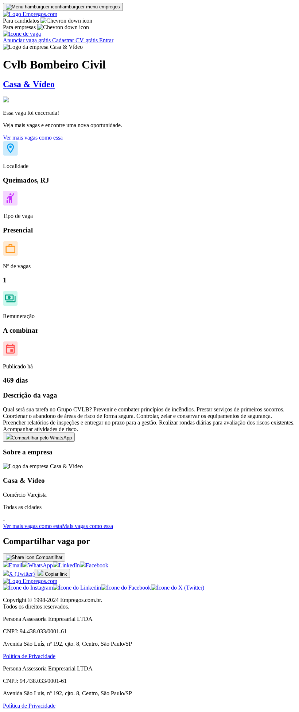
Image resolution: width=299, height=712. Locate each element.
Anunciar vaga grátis (27, 40)
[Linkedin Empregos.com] (77, 587)
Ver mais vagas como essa (33, 137)
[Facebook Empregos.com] (126, 587)
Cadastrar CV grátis (75, 40)
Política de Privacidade (29, 656)
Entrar (106, 40)
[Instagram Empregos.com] (28, 587)
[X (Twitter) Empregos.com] (177, 587)
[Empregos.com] (30, 14)
